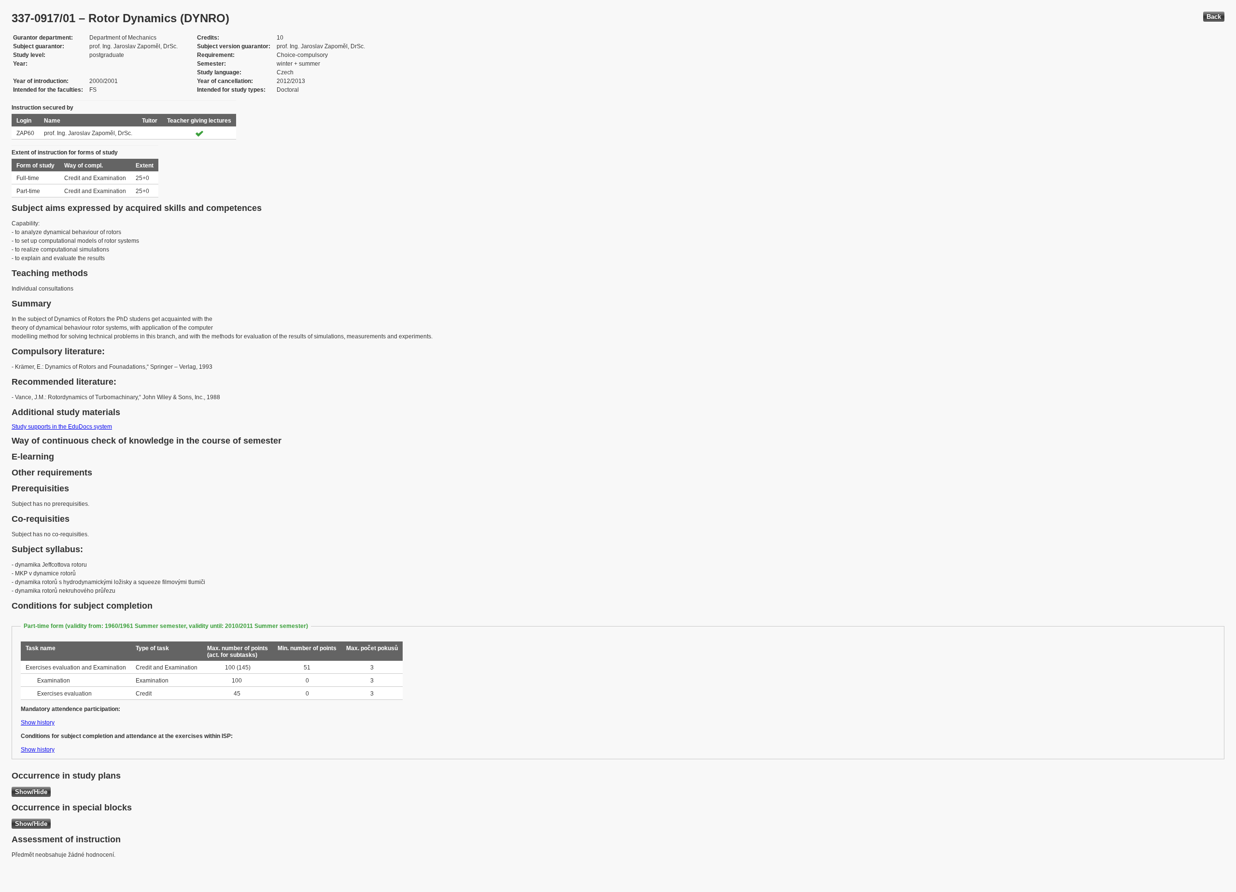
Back (1214, 16)
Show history (38, 722)
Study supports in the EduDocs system (62, 426)
